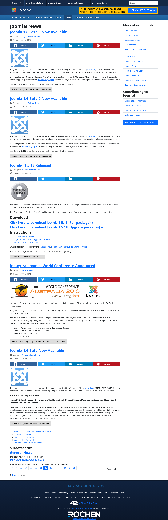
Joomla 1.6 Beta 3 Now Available (38, 31)
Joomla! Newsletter (133, 75)
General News (27, 270)
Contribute (78, 17)
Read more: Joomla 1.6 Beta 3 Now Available (32, 89)
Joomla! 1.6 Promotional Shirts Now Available (33, 432)
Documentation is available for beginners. (69, 247)
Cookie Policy (72, 497)
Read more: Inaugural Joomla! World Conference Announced (39, 341)
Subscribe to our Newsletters (140, 122)
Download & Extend (35, 3)
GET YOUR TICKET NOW (142, 10)
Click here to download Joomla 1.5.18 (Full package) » (51, 222)
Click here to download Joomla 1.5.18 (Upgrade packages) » (56, 227)
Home (14, 17)
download (91, 69)
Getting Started (131, 35)
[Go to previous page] (17, 468)
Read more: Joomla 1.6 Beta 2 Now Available (32, 156)
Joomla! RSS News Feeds (135, 80)
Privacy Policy (58, 497)
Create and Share (132, 40)
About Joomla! (26, 17)
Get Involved (130, 44)
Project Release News (30, 36)
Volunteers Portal (132, 115)
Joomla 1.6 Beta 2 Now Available (38, 98)
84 (41, 468)
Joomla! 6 (59, 17)
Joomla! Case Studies (134, 61)
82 (31, 468)
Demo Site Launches (22, 434)
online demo (44, 247)
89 (65, 468)
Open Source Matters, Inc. (81, 508)
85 (46, 468)
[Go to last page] (74, 468)
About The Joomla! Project (136, 49)
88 (60, 468)
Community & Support (78, 3)
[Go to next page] (70, 468)
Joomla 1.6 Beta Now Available (37, 350)
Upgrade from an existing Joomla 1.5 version (33, 239)
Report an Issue (123, 497)
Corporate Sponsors (134, 105)
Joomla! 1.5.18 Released (30, 165)
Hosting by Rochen (84, 518)
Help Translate (108, 497)
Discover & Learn (55, 3)
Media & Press (92, 17)
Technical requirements (24, 237)
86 (51, 468)
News (68, 17)
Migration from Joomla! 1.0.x (26, 242)
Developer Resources (101, 3)
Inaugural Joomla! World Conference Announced (52, 265)
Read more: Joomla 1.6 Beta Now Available (31, 423)
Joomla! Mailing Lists (134, 71)
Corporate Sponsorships (135, 101)
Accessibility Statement (41, 497)
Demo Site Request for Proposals (28, 442)
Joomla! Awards (131, 57)
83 (36, 468)
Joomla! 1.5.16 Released (24, 440)
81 (26, 468)
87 (56, 468)
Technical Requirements (135, 85)
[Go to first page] (12, 468)
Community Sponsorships (136, 110)
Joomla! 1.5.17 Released (24, 437)
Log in (134, 497)
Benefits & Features (43, 17)
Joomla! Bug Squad (46, 79)
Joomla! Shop (130, 66)
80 (21, 468)
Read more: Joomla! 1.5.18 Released (28, 257)
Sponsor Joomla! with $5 (89, 497)
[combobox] (143, 3)
